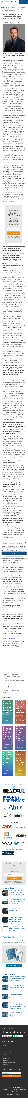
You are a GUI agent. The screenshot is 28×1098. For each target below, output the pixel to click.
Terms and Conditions (14, 1087)
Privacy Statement (18, 555)
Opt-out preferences (9, 555)
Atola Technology (8, 771)
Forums (5, 1045)
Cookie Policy (7, 1089)
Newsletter (6, 1049)
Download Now (14, 965)
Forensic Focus (7, 719)
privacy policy (20, 882)
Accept (14, 553)
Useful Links (6, 1060)
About (4, 1056)
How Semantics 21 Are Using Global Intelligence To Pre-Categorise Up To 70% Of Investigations (20, 699)
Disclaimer (14, 1091)
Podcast (5, 1051)
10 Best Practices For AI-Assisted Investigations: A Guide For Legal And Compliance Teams (20, 725)
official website (19, 647)
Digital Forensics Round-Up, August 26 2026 (7, 732)
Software (5, 1064)
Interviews (10, 7)
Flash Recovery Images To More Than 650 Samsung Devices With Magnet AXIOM (12, 676)
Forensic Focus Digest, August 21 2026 (20, 759)
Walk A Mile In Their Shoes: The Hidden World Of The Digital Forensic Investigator (7, 700)
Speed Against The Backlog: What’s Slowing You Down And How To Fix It (7, 753)
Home (3, 7)
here (14, 638)
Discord (5, 1047)
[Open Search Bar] (18, 1)
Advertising (6, 1054)
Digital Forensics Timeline (9, 1062)
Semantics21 (21, 720)
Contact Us (6, 1058)
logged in (12, 690)
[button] (26, 542)
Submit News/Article (8, 1053)
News (18, 751)
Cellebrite (21, 746)
